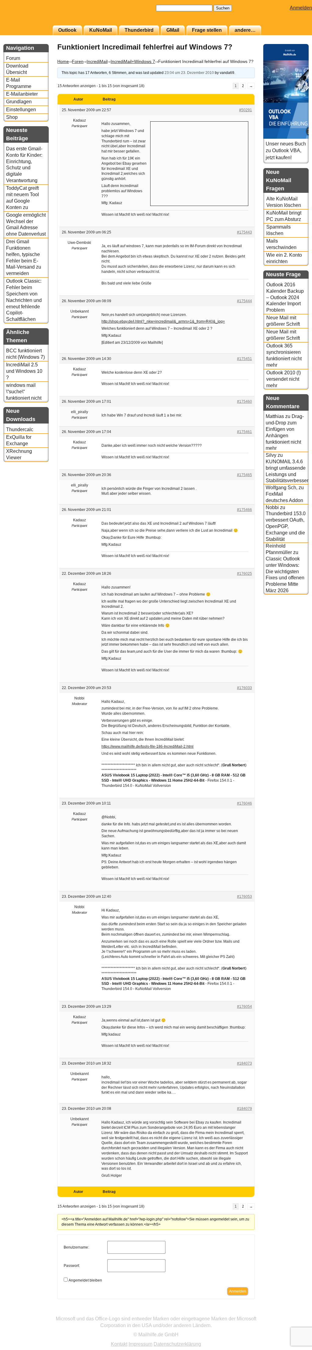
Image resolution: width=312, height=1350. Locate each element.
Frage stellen (207, 30)
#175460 (244, 401)
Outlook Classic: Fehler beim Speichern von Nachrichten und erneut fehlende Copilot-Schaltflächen (24, 300)
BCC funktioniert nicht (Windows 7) (25, 354)
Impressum (140, 1344)
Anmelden (301, 7)
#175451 (244, 359)
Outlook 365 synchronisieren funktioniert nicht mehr (284, 355)
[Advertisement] (199, 163)
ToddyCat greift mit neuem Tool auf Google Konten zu (22, 197)
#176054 (244, 1006)
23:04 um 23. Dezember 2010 (189, 73)
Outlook (67, 30)
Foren (77, 61)
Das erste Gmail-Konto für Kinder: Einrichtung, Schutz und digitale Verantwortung (24, 164)
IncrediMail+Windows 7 (133, 61)
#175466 (244, 510)
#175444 (244, 301)
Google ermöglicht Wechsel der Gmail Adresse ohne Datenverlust (26, 224)
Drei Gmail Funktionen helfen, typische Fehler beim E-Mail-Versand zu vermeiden (23, 257)
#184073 (244, 1063)
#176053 (244, 896)
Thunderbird (139, 30)
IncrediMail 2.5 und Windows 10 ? (24, 371)
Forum (13, 58)
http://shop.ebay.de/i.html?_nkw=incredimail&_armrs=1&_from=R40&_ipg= (163, 321)
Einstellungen (21, 109)
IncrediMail (97, 61)
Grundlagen (19, 101)
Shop (12, 117)
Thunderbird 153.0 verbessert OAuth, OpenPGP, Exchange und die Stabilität (286, 526)
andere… (245, 30)
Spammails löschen (278, 230)
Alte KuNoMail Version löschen (283, 202)
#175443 (244, 232)
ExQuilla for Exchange (18, 440)
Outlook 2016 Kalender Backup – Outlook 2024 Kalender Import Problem (285, 297)
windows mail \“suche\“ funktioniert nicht (23, 392)
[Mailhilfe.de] (36, 15)
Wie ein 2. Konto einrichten (284, 258)
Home (63, 61)
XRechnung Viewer (19, 454)
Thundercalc (19, 429)
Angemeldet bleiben (85, 1280)
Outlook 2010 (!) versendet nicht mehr (283, 379)
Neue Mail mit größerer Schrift (283, 321)
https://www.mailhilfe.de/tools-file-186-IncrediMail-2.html (147, 746)
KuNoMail (100, 30)
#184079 (244, 1108)
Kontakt (119, 1344)
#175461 (244, 432)
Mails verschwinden (281, 244)
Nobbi (272, 507)
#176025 (244, 573)
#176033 (244, 688)
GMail (172, 30)
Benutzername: (76, 1247)
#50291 (245, 110)
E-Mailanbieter (22, 94)
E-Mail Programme (18, 83)
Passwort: (72, 1266)
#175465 (244, 475)
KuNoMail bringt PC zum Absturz (283, 216)
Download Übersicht (17, 69)
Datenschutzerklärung (177, 1344)
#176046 (244, 803)
